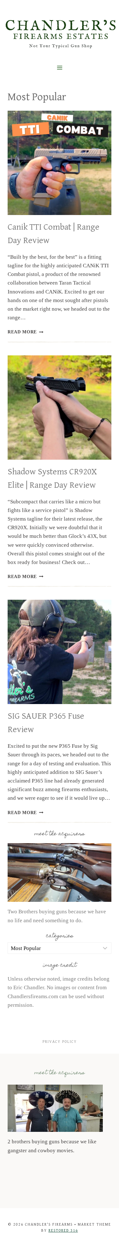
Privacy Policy (60, 1042)
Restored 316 (63, 1230)
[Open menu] (59, 67)
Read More (25, 332)
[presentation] (59, 163)
